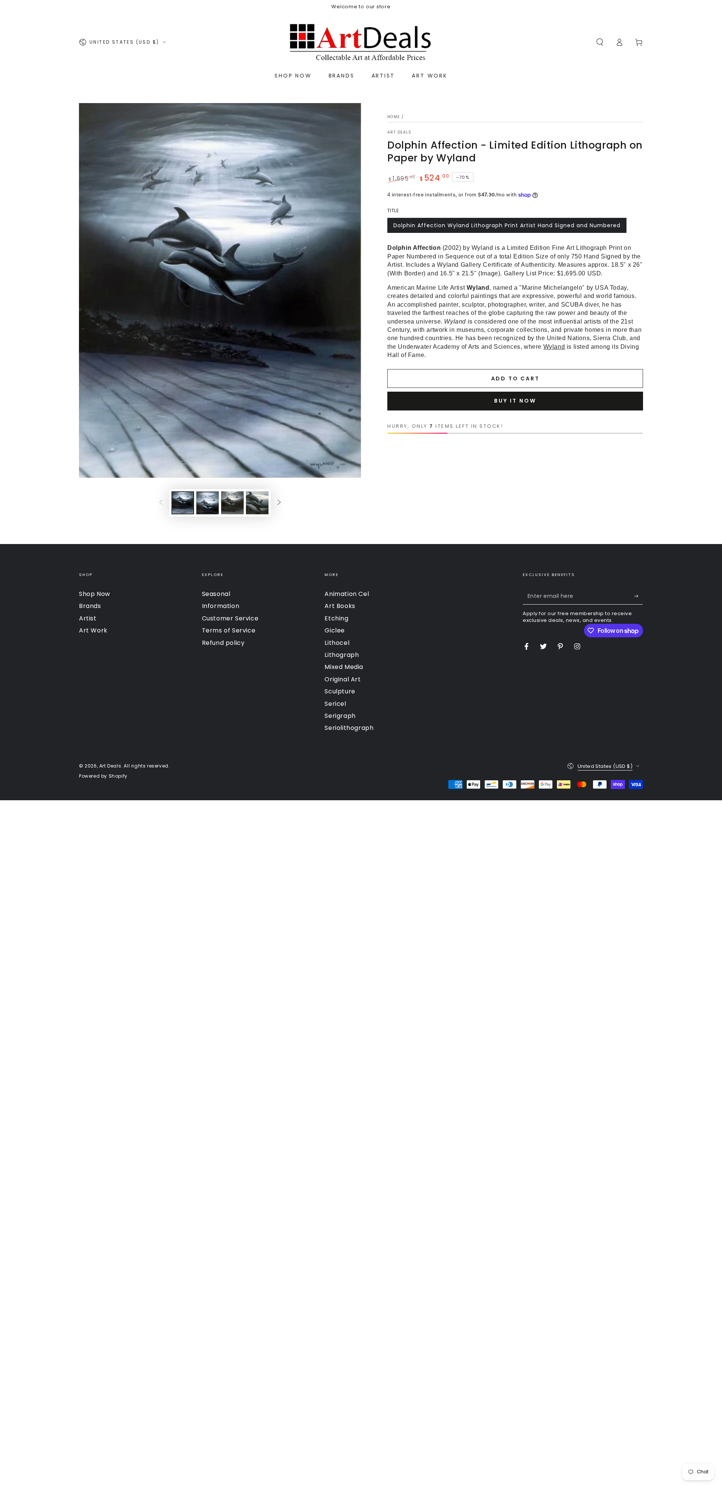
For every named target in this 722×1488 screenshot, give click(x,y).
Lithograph (342, 655)
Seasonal (216, 594)
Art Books (340, 606)
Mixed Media (344, 667)
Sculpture (340, 691)
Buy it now (515, 400)
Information (221, 606)
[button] (600, 42)
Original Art (343, 679)
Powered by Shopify (103, 776)
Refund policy (223, 642)
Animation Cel (347, 594)
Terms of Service (229, 630)
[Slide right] (279, 503)
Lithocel (337, 642)
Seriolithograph (349, 727)
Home (393, 117)
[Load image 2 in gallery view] (207, 502)
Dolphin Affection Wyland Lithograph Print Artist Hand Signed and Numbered (506, 225)
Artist (88, 618)
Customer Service (230, 618)
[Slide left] (161, 503)
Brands (90, 606)
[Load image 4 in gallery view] (257, 502)
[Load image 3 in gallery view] (232, 502)
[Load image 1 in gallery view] (182, 502)
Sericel (335, 703)
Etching (336, 618)
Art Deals (399, 132)
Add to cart (515, 378)
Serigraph (340, 715)
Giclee (335, 630)
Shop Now (94, 594)
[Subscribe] (638, 596)
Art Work (93, 630)
